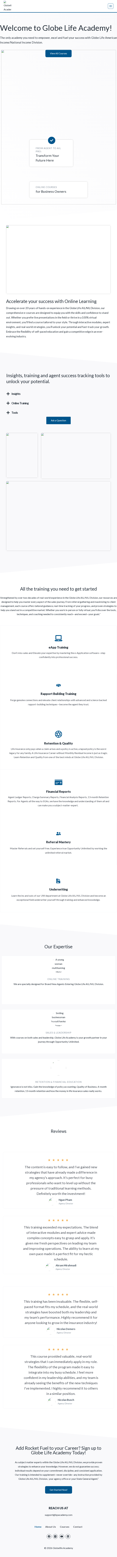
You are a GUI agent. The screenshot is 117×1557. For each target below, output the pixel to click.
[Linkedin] (68, 1536)
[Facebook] (49, 1536)
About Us (50, 1526)
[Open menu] (110, 6)
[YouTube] (61, 1536)
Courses (64, 1526)
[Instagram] (55, 1536)
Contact (77, 1526)
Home (38, 1526)
